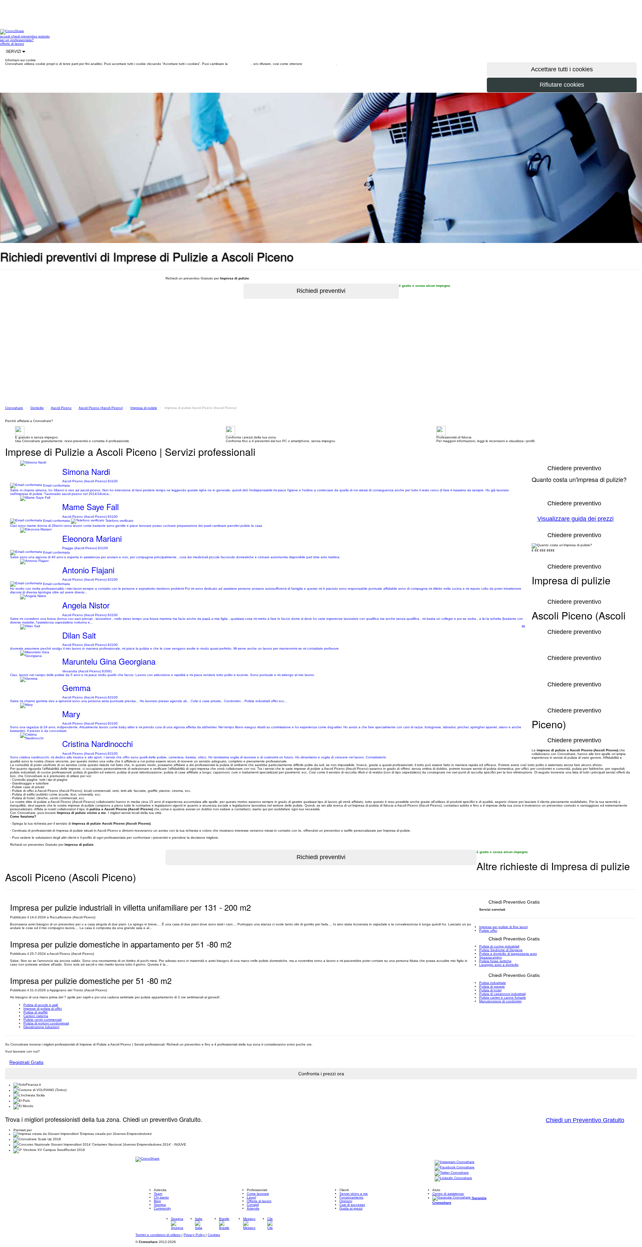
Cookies (214, 1235)
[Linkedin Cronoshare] (453, 1178)
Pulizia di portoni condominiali (46, 1023)
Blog (157, 1201)
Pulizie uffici (488, 930)
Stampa (160, 1205)
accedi (5, 36)
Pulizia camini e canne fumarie (502, 997)
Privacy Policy (195, 1235)
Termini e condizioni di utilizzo (158, 1235)
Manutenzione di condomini (500, 1001)
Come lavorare (258, 1193)
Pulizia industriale (492, 983)
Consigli (253, 1205)
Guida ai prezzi (350, 1208)
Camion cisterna (35, 1016)
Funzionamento (351, 1197)
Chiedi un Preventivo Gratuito (585, 1120)
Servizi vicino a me (353, 1193)
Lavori (251, 1197)
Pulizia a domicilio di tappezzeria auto (508, 953)
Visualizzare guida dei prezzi (575, 518)
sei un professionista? (17, 40)
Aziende (253, 1208)
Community (162, 1208)
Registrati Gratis (26, 1062)
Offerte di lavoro (259, 1201)
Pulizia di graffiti (35, 1012)
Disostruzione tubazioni (41, 1027)
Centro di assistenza (448, 1193)
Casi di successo (352, 1205)
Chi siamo (161, 1197)
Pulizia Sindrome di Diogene (501, 950)
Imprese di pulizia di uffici (42, 1008)
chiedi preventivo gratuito (30, 36)
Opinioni (345, 1201)
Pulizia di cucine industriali (499, 946)
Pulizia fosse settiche (495, 961)
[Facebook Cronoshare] (454, 1168)
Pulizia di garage (492, 986)
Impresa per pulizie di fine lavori (503, 927)
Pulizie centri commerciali (42, 1019)
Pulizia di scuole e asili (40, 1005)
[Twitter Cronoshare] (452, 1173)
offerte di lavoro (12, 44)
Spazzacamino (490, 957)
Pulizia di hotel (490, 990)
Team (158, 1193)
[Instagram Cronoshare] (454, 1162)
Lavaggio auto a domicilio (499, 965)
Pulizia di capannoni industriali (502, 994)
